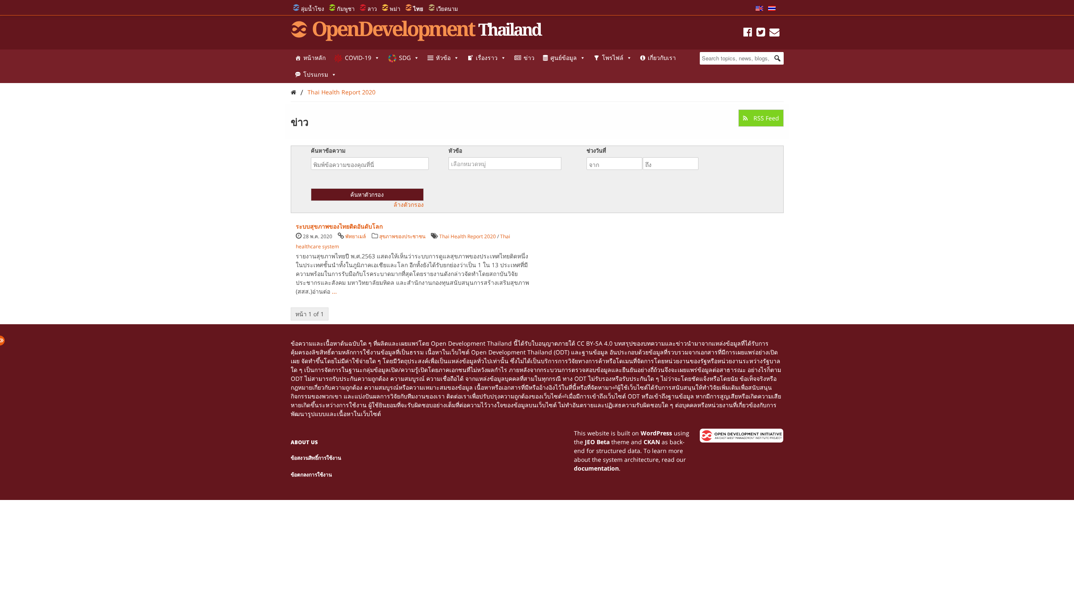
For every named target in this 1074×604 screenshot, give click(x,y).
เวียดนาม (447, 9)
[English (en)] (759, 9)
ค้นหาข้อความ (328, 150)
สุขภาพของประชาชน (402, 236)
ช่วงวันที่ (596, 150)
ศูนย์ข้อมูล (563, 58)
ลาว (372, 9)
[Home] (293, 92)
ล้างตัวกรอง (409, 204)
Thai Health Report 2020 (341, 92)
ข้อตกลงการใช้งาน (311, 474)
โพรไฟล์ (612, 58)
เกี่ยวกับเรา (662, 58)
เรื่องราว (487, 58)
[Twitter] (760, 33)
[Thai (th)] (772, 9)
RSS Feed (765, 118)
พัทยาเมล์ (355, 236)
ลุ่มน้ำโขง (312, 9)
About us (304, 442)
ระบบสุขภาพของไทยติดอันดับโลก (339, 226)
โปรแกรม (315, 74)
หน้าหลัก (314, 58)
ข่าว (529, 58)
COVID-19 (358, 58)
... (334, 291)
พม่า (395, 9)
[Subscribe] (774, 33)
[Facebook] (747, 33)
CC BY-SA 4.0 (595, 343)
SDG (405, 58)
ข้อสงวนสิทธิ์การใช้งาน (316, 457)
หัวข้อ (443, 58)
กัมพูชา (346, 9)
